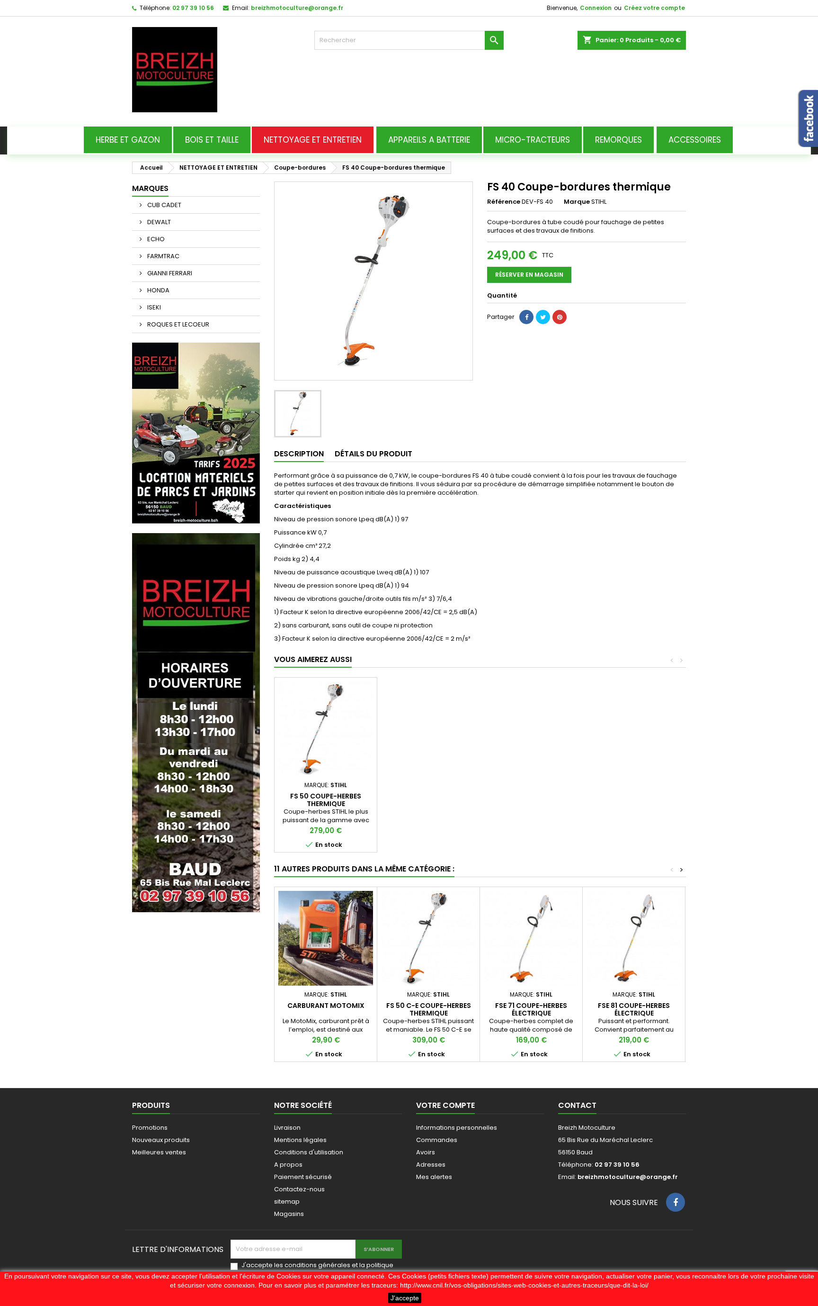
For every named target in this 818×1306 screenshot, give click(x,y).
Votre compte (445, 1105)
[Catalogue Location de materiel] (196, 432)
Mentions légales (300, 1139)
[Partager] (526, 317)
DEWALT (158, 222)
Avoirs (425, 1152)
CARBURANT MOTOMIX (326, 1005)
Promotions (150, 1127)
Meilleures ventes (159, 1152)
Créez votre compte (654, 8)
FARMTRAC (162, 256)
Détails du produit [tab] (373, 453)
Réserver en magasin (529, 275)
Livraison (287, 1127)
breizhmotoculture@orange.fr (297, 8)
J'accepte (405, 1298)
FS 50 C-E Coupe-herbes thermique (428, 1009)
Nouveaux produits (161, 1139)
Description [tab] (299, 453)
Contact (577, 1105)
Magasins (289, 1213)
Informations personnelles (456, 1127)
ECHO (155, 239)
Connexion (596, 8)
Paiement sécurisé (303, 1176)
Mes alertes (434, 1176)
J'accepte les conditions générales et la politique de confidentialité (317, 1269)
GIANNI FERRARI (169, 273)
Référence (503, 202)
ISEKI (153, 307)
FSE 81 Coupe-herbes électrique (634, 1009)
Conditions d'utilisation (308, 1152)
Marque (577, 202)
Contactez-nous (299, 1189)
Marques (150, 188)
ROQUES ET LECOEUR (177, 324)
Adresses (430, 1164)
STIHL (598, 201)
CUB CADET (163, 204)
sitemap (287, 1201)
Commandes (436, 1139)
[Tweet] (543, 317)
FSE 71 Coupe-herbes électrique (531, 1009)
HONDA (157, 290)
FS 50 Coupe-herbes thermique (325, 799)
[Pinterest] (559, 317)
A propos (288, 1164)
